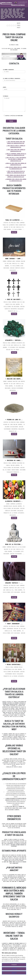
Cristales (14, 14)
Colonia (2, 14)
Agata (14, 8)
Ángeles (10, 9)
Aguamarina (18, 8)
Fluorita (9, 17)
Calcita (6, 13)
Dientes (11, 15)
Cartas (14, 13)
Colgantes (18, 13)
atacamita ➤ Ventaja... (14, 340)
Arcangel (17, 9)
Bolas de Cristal (16, 12)
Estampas (21, 16)
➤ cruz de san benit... (14, 299)
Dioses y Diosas (20, 15)
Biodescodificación (4, 12)
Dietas (15, 15)
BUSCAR (20, 56)
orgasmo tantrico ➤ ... (14, 583)
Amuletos (6, 9)
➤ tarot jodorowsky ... (14, 623)
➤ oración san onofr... (14, 379)
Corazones (10, 14)
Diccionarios (6, 15)
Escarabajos (7, 16)
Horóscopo (3, 18)
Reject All (14, 972)
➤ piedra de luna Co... (14, 419)
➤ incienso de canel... (14, 460)
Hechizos (23, 17)
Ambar (2, 9)
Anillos (14, 9)
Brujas (21, 12)
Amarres (23, 8)
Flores (5, 17)
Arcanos (21, 9)
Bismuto (10, 12)
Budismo (2, 13)
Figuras (2, 17)
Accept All (14, 964)
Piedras (2, 8)
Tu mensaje (5, 96)
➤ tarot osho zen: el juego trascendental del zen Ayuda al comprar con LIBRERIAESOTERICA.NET (15, 159)
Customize (14, 968)
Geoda (16, 17)
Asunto (4, 87)
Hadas (19, 17)
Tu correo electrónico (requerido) (11, 78)
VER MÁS (14, 232)
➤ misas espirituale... (14, 664)
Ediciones (2, 16)
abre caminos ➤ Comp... (14, 258)
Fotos (13, 17)
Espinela (16, 16)
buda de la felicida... (14, 544)
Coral (6, 14)
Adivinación (10, 8)
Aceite (6, 8)
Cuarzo (22, 14)
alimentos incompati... (14, 501)
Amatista (10, 13)
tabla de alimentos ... (14, 220)
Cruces (18, 14)
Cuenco (2, 15)
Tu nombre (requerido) (8, 69)
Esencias (12, 16)
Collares (22, 13)
